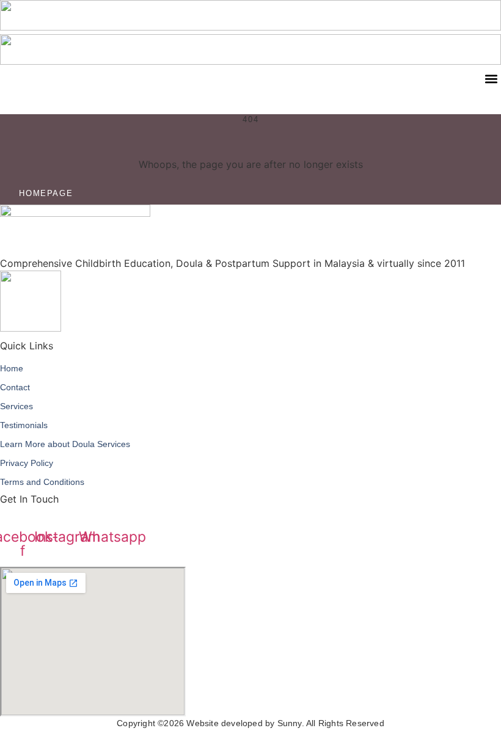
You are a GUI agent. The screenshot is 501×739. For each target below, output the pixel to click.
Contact (15, 387)
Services (16, 406)
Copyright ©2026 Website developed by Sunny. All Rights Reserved (250, 723)
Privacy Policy (26, 463)
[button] (491, 78)
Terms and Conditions (42, 482)
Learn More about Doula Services (65, 444)
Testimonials (24, 425)
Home (11, 368)
